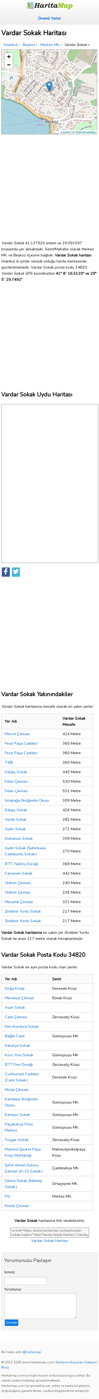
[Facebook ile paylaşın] (6, 572)
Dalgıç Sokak (16, 771)
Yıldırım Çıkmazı (18, 882)
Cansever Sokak (18, 873)
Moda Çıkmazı (17, 1089)
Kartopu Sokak (17, 1114)
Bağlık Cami (15, 1036)
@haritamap (32, 1352)
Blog (5, 1367)
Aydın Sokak (15, 829)
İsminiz (9, 1272)
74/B (9, 762)
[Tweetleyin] (16, 572)
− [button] (9, 65)
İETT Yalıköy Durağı (21, 863)
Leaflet (65, 132)
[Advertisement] (49, 185)
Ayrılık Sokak (16, 819)
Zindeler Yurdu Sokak (23, 911)
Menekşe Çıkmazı (19, 998)
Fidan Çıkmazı (16, 781)
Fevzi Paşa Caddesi (21, 743)
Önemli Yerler (49, 18)
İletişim (91, 1362)
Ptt (7, 1196)
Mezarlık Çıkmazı (19, 901)
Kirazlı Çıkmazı (17, 1205)
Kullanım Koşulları (69, 1362)
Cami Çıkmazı (16, 1017)
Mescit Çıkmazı (17, 733)
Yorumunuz (12, 1289)
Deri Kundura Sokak (22, 1026)
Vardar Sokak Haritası (49, 1240)
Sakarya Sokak (17, 1045)
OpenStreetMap (85, 132)
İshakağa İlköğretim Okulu (27, 800)
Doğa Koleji (15, 988)
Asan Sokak (15, 1007)
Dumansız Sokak (19, 838)
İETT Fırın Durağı (19, 1064)
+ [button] (9, 56)
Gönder (11, 1322)
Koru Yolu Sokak (19, 1055)
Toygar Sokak (17, 1139)
